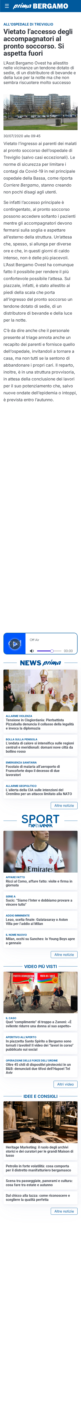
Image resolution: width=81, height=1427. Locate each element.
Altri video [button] (65, 1084)
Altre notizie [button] (64, 805)
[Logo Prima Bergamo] (40, 6)
